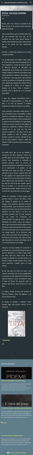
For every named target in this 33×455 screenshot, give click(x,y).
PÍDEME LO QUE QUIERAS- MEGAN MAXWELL (13, 380)
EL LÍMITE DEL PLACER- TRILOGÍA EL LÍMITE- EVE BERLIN (16, 408)
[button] (3, 19)
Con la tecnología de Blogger (17, 452)
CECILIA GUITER (6, 340)
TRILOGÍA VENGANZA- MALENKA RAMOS (12, 435)
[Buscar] (31, 3)
